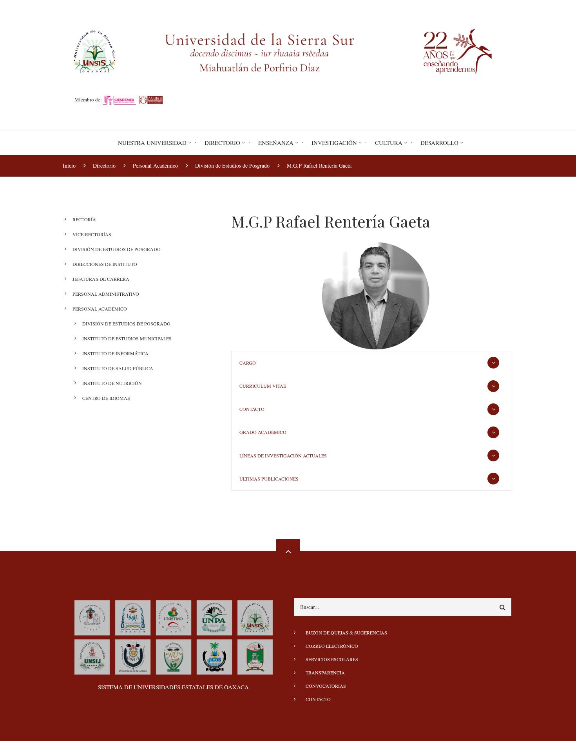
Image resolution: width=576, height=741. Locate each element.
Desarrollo (439, 142)
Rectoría (84, 219)
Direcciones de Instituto (104, 264)
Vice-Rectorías (91, 234)
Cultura (388, 142)
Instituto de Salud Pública (117, 368)
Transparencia (325, 672)
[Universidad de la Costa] (214, 656)
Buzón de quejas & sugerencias (346, 632)
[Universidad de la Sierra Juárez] (92, 656)
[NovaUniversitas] (173, 656)
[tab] (371, 362)
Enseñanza (275, 142)
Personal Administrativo (105, 294)
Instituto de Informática (115, 353)
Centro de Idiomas (106, 398)
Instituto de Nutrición (112, 383)
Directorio (222, 142)
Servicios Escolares (332, 659)
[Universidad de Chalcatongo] (255, 656)
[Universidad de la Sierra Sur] (255, 616)
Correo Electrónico (332, 646)
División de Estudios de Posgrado (116, 249)
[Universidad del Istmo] (173, 616)
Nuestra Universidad (152, 142)
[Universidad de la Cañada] (132, 656)
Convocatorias (326, 686)
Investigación (334, 142)
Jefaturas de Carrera (100, 279)
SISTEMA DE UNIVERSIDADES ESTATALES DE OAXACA (173, 687)
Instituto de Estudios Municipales (127, 338)
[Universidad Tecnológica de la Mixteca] (92, 616)
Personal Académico (99, 308)
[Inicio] (288, 50)
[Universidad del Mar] (132, 616)
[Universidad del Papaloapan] (214, 616)
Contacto (318, 699)
